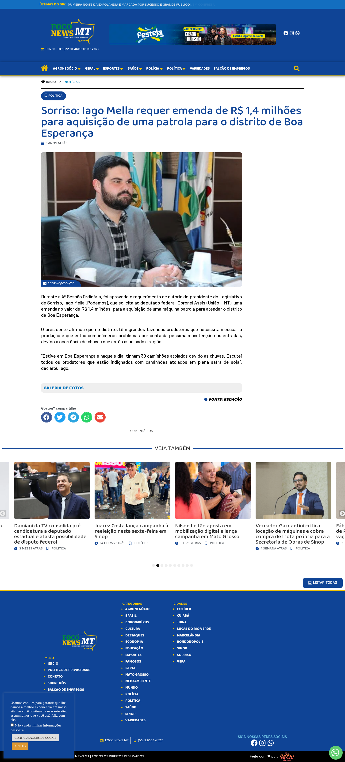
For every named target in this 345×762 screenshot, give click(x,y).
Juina (182, 622)
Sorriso (184, 655)
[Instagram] (291, 33)
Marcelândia (188, 635)
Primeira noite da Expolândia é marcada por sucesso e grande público (129, 5)
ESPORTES (133, 655)
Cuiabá (183, 616)
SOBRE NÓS (57, 683)
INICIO (53, 664)
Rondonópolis (190, 642)
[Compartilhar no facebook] (46, 417)
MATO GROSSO (137, 675)
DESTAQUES (134, 635)
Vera (181, 661)
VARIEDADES (135, 720)
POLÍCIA (131, 694)
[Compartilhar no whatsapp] (86, 417)
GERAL (130, 668)
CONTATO (55, 676)
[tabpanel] (138, 504)
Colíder (184, 609)
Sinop (182, 648)
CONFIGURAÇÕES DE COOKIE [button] (35, 737)
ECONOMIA (134, 642)
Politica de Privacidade (69, 670)
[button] (53, 95)
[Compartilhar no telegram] (73, 417)
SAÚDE (130, 707)
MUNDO (131, 688)
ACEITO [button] (20, 746)
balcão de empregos (66, 690)
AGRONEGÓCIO (137, 609)
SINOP (130, 714)
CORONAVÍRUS (137, 622)
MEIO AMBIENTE (138, 681)
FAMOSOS (133, 661)
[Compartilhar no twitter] (59, 417)
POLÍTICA (132, 701)
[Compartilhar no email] (100, 417)
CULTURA (132, 629)
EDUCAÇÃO (134, 648)
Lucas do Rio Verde (194, 629)
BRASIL (131, 616)
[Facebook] (286, 33)
